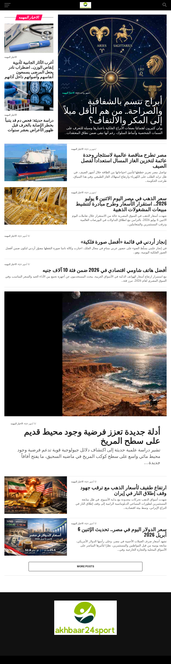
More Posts (85, 566)
